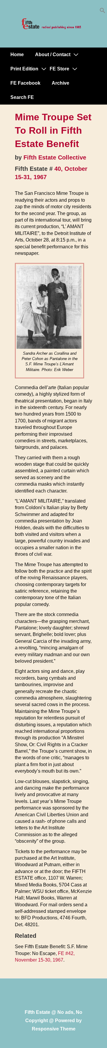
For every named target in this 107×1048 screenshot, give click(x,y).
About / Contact (52, 54)
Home (17, 54)
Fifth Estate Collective (54, 157)
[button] (103, 11)
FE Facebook (25, 83)
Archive (60, 83)
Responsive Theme (53, 1028)
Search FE (22, 97)
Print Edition (24, 68)
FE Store (59, 68)
